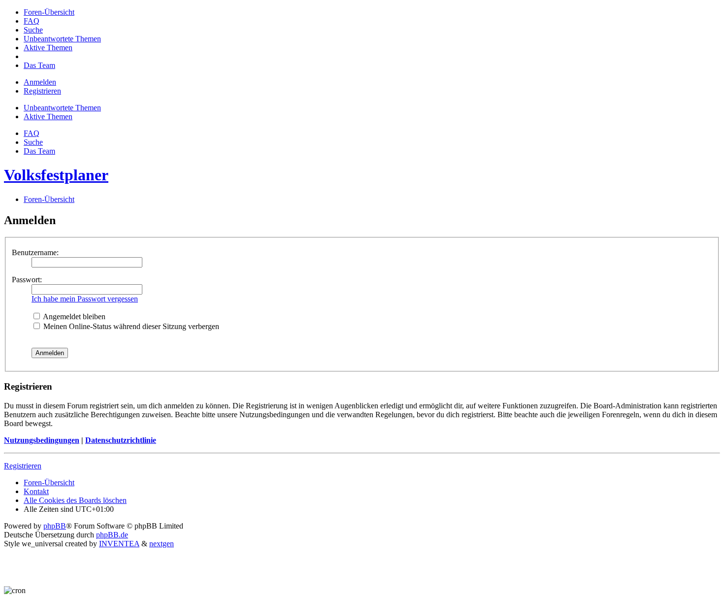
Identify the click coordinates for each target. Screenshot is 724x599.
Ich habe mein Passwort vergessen (85, 299)
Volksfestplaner (56, 175)
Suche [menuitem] (33, 142)
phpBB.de (112, 535)
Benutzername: (35, 252)
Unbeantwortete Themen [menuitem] (62, 107)
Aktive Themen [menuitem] (48, 116)
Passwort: (27, 279)
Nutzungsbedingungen (41, 440)
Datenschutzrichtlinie (120, 440)
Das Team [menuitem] (39, 151)
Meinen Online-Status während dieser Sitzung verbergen (130, 326)
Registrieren (22, 466)
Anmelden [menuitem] (40, 82)
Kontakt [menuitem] (36, 491)
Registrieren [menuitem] (42, 91)
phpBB (54, 526)
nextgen (161, 543)
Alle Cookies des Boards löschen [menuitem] (75, 500)
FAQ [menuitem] (31, 133)
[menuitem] (49, 12)
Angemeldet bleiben (73, 316)
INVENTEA (119, 543)
